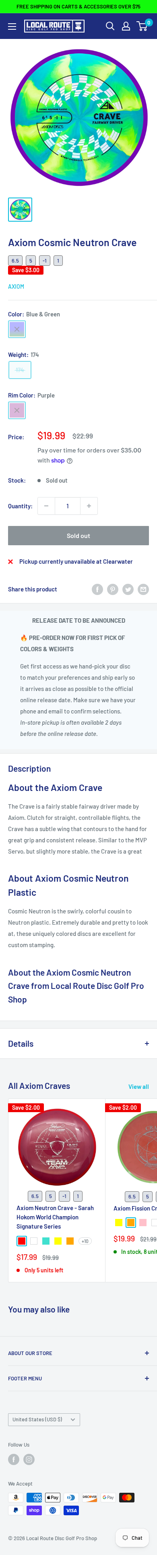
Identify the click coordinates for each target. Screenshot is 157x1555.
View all (138, 1086)
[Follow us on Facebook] (13, 1459)
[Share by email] (143, 589)
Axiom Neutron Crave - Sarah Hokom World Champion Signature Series (55, 1217)
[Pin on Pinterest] (112, 589)
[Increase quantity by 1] (89, 505)
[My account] (126, 26)
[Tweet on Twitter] (128, 589)
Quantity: (20, 506)
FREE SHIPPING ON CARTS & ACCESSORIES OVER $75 (78, 6)
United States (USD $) (37, 1419)
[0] (142, 26)
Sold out (78, 535)
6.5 (15, 260)
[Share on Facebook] (97, 589)
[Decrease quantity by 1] (46, 505)
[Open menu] (12, 26)
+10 (85, 1241)
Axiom (16, 286)
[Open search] (110, 26)
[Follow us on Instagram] (29, 1459)
